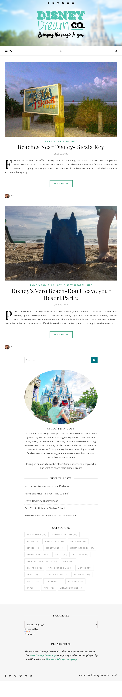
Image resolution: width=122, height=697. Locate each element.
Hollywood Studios (42, 561)
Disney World (38, 554)
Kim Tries (34, 568)
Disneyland (55, 548)
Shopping (75, 581)
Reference (54, 581)
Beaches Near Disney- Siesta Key (61, 147)
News (32, 574)
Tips (49, 588)
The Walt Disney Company (61, 659)
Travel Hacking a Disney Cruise (41, 500)
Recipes (33, 581)
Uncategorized (71, 588)
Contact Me (84, 675)
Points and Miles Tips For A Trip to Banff (46, 493)
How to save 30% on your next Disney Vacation (50, 515)
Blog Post (70, 141)
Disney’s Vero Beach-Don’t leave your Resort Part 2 (61, 294)
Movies (85, 568)
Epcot (61, 554)
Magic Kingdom (60, 568)
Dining (33, 548)
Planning (82, 574)
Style (32, 588)
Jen (12, 195)
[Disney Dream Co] (61, 23)
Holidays (80, 554)
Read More (61, 183)
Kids (89, 285)
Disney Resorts (74, 285)
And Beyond (53, 141)
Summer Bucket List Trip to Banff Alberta (46, 486)
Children (78, 541)
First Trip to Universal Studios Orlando (45, 508)
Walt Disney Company (42, 655)
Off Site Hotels (56, 574)
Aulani (33, 541)
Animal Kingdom (64, 534)
